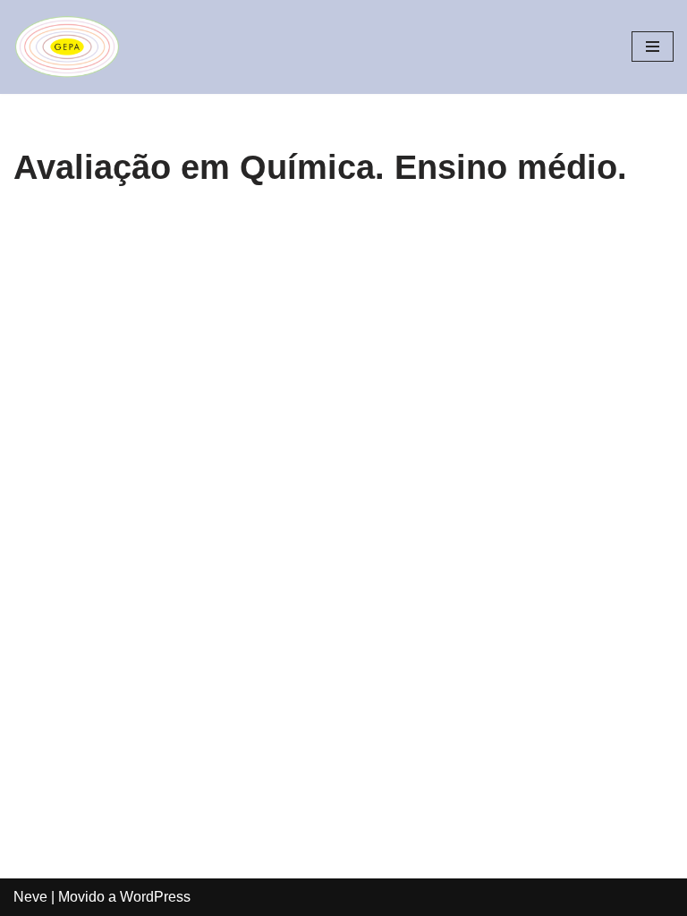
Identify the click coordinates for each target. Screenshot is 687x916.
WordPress (155, 896)
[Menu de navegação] (653, 46)
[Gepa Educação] (67, 47)
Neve (30, 896)
